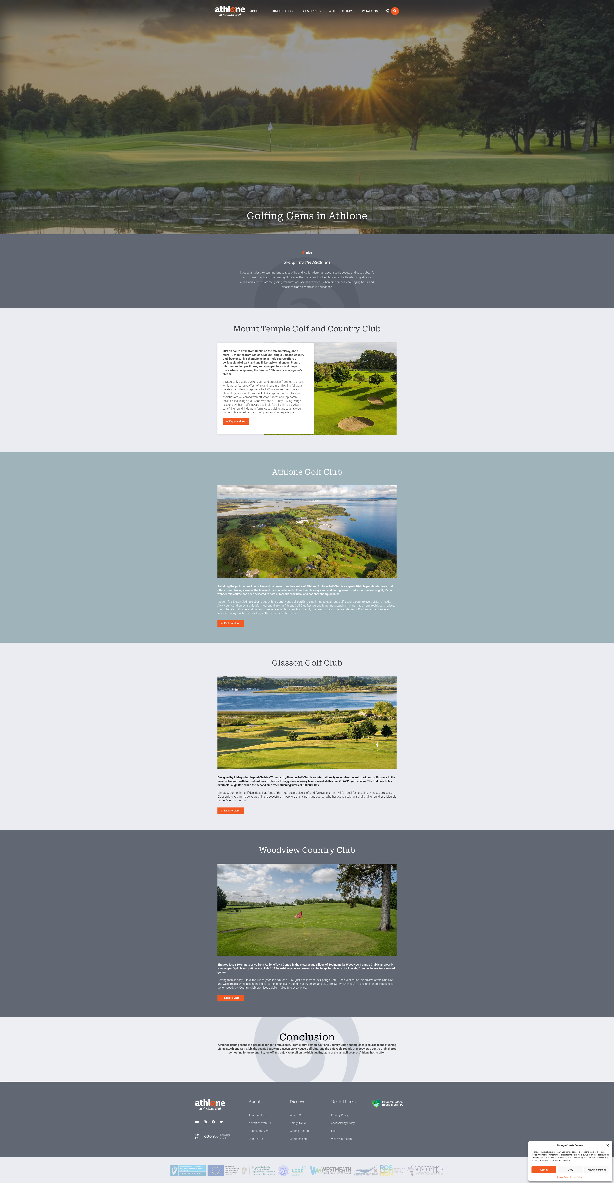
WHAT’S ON (370, 11)
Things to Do (298, 1123)
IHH (333, 1130)
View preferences (596, 1169)
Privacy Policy (576, 1177)
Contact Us (256, 1138)
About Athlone (258, 1115)
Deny (570, 1169)
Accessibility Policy (343, 1123)
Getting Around (299, 1130)
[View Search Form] (395, 11)
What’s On (296, 1115)
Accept (544, 1169)
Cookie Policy (563, 1177)
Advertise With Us (260, 1123)
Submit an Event (259, 1130)
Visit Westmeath (341, 1138)
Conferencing (298, 1138)
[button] (607, 1145)
